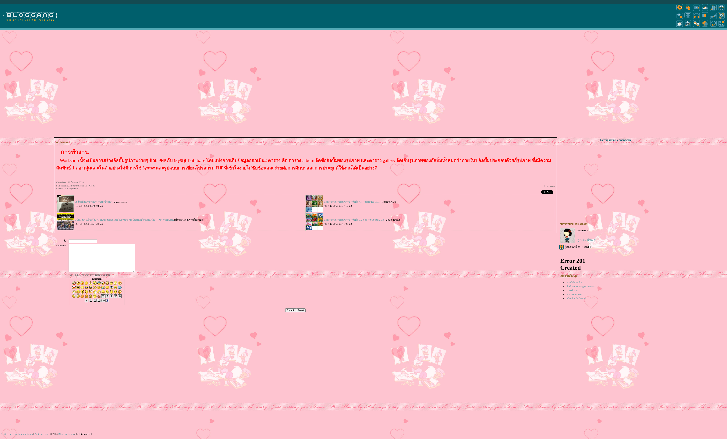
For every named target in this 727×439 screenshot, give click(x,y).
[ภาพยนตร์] (696, 10)
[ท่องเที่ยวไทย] (680, 27)
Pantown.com (41, 434)
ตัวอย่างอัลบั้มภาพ (577, 298)
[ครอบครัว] (705, 18)
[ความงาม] (680, 18)
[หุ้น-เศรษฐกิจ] (688, 27)
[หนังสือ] (713, 18)
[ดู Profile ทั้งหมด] (586, 240)
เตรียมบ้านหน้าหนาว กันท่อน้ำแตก (94, 201)
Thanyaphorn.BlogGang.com (615, 140)
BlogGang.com (66, 434)
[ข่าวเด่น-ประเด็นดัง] (688, 10)
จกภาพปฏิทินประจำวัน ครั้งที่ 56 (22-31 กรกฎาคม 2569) (354, 219)
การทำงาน (572, 290)
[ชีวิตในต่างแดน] (722, 27)
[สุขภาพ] (705, 27)
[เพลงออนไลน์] (696, 18)
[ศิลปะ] (721, 18)
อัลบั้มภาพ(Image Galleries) (581, 286)
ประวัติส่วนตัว (574, 282)
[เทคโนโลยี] (713, 10)
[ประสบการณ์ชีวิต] (713, 27)
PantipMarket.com (23, 434)
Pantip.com (6, 434)
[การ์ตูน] (696, 27)
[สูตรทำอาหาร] (680, 10)
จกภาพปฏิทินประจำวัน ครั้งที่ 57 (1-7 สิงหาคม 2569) (352, 201)
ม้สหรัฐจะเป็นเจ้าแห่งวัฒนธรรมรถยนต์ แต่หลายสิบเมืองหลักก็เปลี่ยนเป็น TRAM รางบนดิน (124, 219)
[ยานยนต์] (721, 10)
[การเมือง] (688, 18)
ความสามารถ (574, 294)
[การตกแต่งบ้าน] (705, 10)
